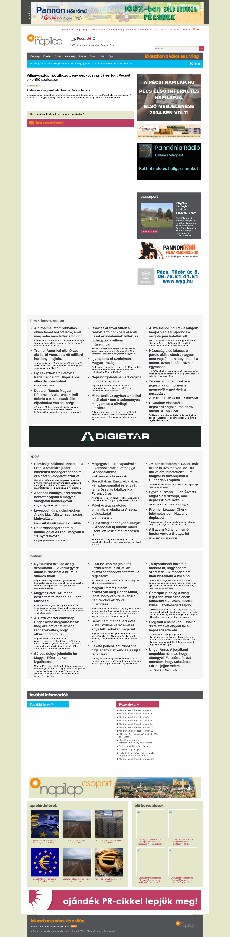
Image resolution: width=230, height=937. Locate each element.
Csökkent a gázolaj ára (130, 749)
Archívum (174, 29)
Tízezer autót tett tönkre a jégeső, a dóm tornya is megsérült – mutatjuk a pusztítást (169, 387)
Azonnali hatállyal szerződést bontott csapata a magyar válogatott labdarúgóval (57, 497)
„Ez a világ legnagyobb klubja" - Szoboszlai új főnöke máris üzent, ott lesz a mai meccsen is (116, 529)
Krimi (102, 56)
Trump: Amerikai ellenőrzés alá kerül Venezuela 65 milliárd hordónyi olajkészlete (58, 355)
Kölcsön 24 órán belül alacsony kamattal (108, 880)
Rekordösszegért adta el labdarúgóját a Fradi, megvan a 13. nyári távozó (59, 532)
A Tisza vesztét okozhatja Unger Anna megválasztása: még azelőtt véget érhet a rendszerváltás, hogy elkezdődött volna (56, 626)
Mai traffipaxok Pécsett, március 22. (136, 759)
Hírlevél (186, 29)
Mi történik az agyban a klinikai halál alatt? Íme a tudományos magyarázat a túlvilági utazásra (116, 402)
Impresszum (37, 926)
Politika (57, 56)
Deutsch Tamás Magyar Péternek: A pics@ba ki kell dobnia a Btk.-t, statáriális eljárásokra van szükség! (56, 397)
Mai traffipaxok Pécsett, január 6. (135, 710)
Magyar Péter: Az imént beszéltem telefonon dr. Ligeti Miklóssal (58, 597)
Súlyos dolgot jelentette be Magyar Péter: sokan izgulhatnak (55, 658)
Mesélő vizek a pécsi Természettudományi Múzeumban (136, 741)
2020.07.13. (33, 86)
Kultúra (82, 56)
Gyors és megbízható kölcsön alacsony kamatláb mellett (44, 841)
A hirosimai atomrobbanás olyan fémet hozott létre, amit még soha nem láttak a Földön (58, 332)
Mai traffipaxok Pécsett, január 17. (136, 713)
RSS (198, 29)
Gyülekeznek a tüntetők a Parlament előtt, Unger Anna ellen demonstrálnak (57, 377)
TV (156, 29)
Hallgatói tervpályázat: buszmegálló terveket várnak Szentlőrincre (136, 754)
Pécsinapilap (36, 63)
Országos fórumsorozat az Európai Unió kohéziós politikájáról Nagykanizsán (150, 880)
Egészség (82, 29)
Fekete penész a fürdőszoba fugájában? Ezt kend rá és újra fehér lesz (116, 650)
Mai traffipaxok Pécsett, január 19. (136, 720)
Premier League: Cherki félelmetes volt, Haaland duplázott (168, 514)
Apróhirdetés (67, 29)
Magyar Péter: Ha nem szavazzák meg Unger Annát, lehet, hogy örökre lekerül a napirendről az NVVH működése (115, 596)
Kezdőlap (35, 56)
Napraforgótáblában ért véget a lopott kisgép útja (116, 379)
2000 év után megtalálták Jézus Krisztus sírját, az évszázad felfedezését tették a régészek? (115, 570)
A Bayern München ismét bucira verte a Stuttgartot (169, 531)
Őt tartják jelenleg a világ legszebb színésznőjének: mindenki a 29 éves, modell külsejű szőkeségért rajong (171, 599)
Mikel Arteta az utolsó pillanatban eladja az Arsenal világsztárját (115, 509)
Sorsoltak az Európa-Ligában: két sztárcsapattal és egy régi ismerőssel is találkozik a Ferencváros (115, 487)
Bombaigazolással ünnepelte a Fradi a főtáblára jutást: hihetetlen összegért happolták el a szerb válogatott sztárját (58, 470)
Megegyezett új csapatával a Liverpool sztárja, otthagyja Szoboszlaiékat (114, 468)
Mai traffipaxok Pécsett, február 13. (136, 727)
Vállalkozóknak (98, 29)
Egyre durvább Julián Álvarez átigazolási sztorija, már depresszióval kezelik (173, 496)
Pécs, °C (86, 39)
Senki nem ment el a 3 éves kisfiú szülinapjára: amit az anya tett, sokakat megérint (113, 625)
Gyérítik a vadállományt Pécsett (134, 746)
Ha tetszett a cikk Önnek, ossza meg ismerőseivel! (57, 114)
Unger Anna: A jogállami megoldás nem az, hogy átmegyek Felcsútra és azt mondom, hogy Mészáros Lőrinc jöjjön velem (170, 658)
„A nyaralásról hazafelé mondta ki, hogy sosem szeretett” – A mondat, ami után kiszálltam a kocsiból (170, 570)
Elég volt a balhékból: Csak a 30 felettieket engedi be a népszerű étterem (172, 626)
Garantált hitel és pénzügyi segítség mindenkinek (44, 880)
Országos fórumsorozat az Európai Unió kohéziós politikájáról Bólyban (182, 842)
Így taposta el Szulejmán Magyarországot (111, 361)
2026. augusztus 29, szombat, (92, 45)
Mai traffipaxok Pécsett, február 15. (136, 731)
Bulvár (93, 56)
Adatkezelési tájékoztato (57, 926)
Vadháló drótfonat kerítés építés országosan (76, 880)
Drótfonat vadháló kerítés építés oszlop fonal (108, 841)
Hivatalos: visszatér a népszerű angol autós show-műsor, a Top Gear (171, 407)
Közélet (47, 56)
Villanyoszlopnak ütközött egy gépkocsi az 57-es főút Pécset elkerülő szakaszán (92, 63)
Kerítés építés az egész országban (76, 841)
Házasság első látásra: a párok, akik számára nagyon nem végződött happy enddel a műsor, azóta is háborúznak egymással (173, 359)
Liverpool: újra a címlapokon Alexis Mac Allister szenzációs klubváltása (58, 514)
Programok (130, 29)
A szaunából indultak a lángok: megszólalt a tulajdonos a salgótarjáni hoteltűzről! (173, 332)
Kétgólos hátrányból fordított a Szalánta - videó (186, 208)
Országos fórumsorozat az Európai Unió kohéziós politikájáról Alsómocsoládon (150, 842)
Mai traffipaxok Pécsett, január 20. (136, 724)
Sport (111, 56)
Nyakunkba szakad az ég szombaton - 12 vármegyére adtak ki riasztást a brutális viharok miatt (56, 570)
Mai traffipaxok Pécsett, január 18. (136, 717)
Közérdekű (145, 29)
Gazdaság (70, 56)
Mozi (163, 29)
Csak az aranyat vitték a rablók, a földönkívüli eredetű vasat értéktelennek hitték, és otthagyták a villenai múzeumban (115, 336)
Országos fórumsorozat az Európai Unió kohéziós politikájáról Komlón (182, 880)
